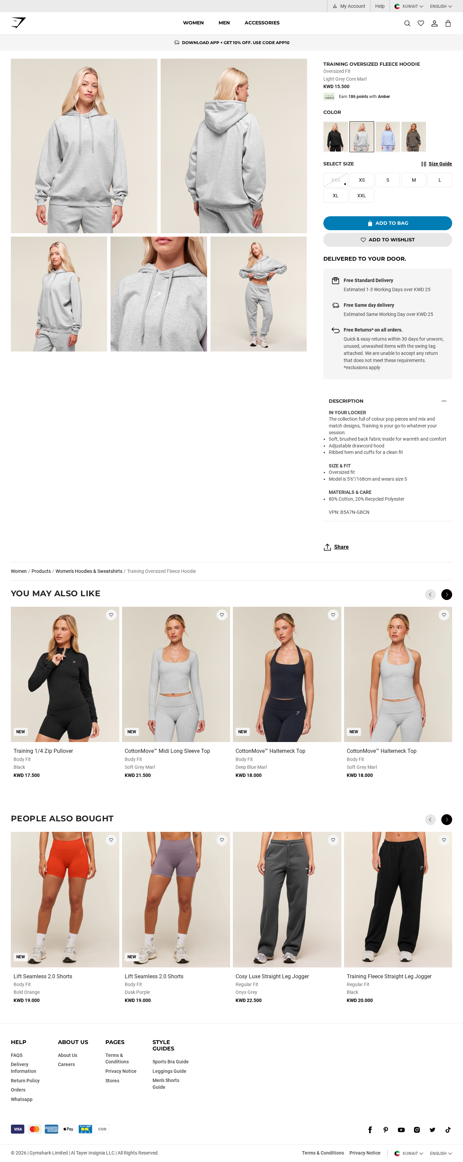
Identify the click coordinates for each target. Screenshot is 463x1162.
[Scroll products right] (446, 594)
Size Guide (440, 163)
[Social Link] (370, 1130)
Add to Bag (392, 223)
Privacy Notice (365, 1153)
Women (193, 23)
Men (224, 23)
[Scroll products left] (430, 594)
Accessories (262, 23)
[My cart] (448, 23)
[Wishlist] (421, 23)
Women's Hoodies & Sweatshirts (89, 571)
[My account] (434, 23)
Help (380, 6)
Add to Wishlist (392, 240)
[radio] (335, 136)
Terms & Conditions (323, 1153)
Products (41, 571)
